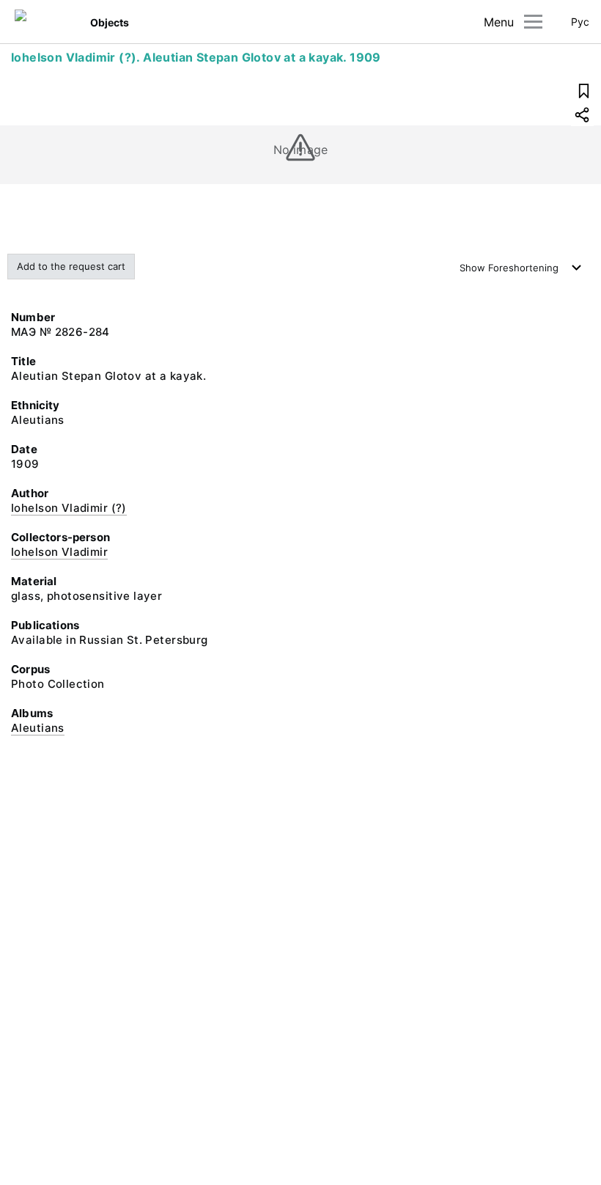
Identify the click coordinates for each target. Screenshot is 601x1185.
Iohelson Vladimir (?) (69, 508)
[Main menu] (533, 21)
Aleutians (37, 728)
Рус (580, 21)
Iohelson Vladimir (59, 552)
